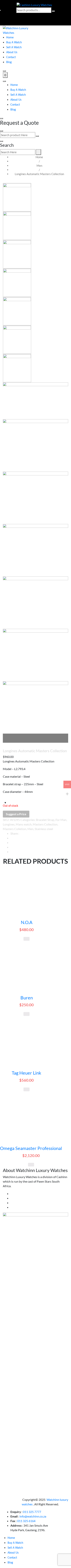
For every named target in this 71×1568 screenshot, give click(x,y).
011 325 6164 (26, 1521)
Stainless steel (44, 829)
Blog (9, 62)
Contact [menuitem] (12, 1557)
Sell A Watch (14, 47)
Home (10, 37)
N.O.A (26, 922)
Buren (26, 997)
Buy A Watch (14, 42)
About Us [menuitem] (13, 1552)
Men (39, 165)
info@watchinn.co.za (33, 1516)
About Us (11, 52)
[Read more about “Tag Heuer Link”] (26, 1089)
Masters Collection (45, 824)
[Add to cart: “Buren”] (26, 1014)
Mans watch (24, 824)
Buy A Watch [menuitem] (15, 1542)
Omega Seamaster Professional (31, 1148)
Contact (11, 57)
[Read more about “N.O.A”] (26, 939)
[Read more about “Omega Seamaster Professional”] (31, 1165)
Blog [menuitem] (10, 1562)
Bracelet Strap (45, 819)
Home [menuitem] (11, 1538)
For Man (60, 819)
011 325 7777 (32, 1512)
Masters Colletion (14, 829)
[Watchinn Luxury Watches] (18, 30)
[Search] (53, 11)
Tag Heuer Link (26, 1073)
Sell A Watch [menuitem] (15, 1547)
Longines (9, 824)
